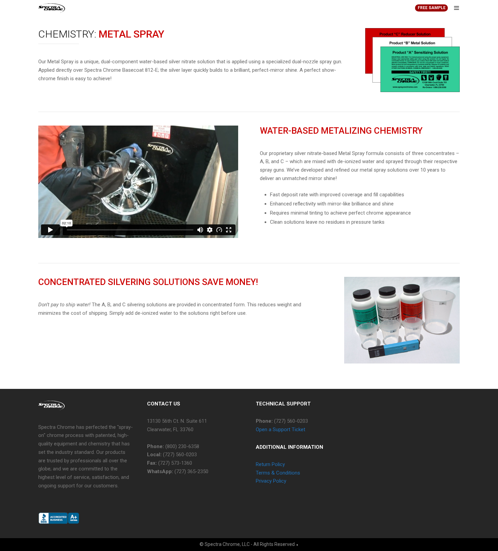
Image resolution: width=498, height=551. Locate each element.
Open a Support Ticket (280, 429)
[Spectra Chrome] (51, 8)
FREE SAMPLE (431, 7)
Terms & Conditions (278, 473)
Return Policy (270, 464)
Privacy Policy (271, 481)
